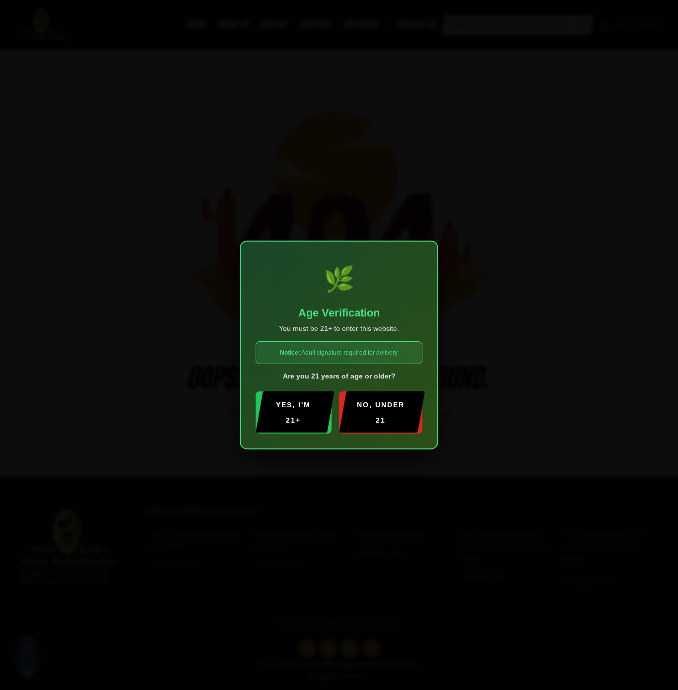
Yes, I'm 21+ (293, 412)
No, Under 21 (381, 412)
